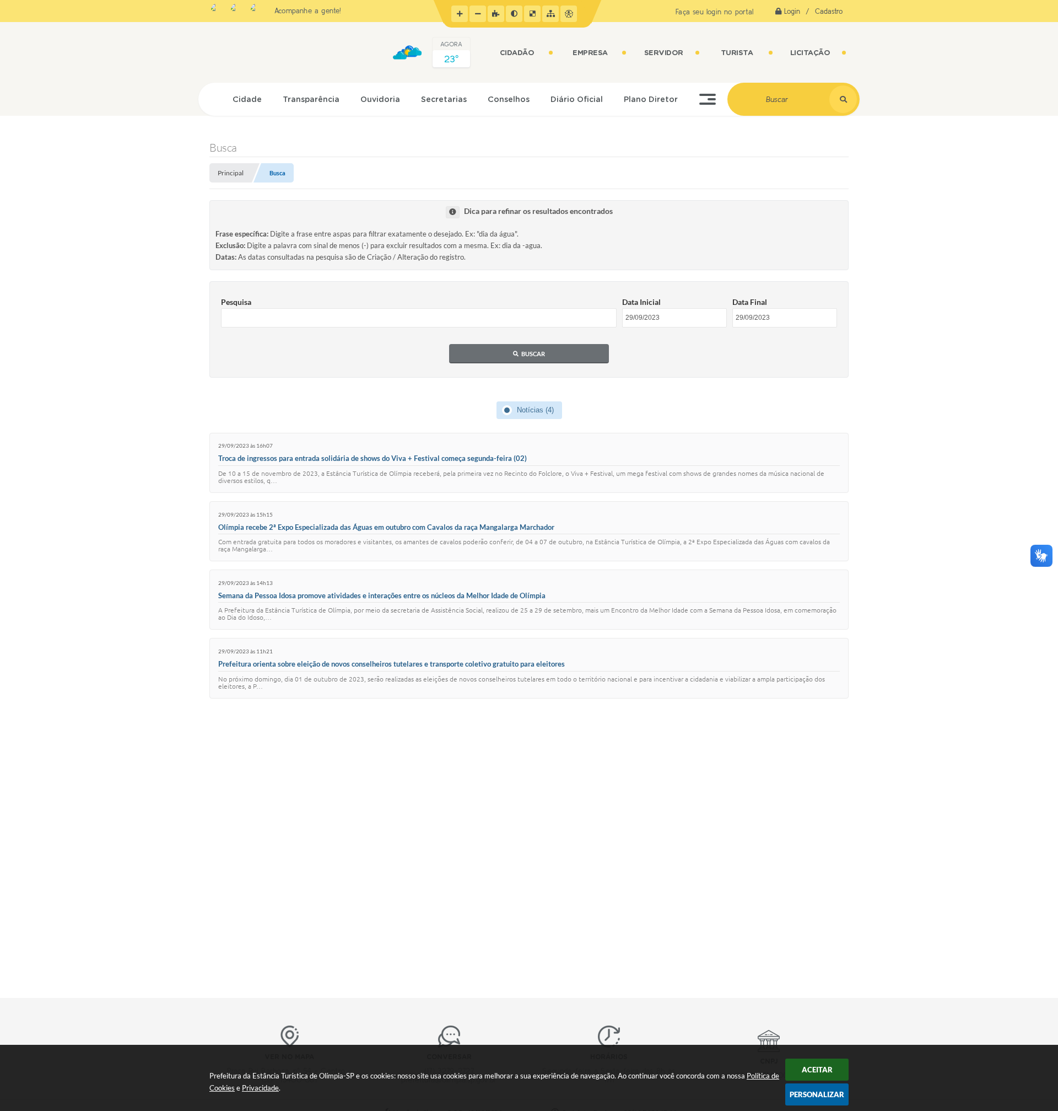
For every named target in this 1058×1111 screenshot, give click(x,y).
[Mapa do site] (550, 14)
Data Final (749, 302)
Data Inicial (641, 302)
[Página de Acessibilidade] (568, 14)
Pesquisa (236, 302)
